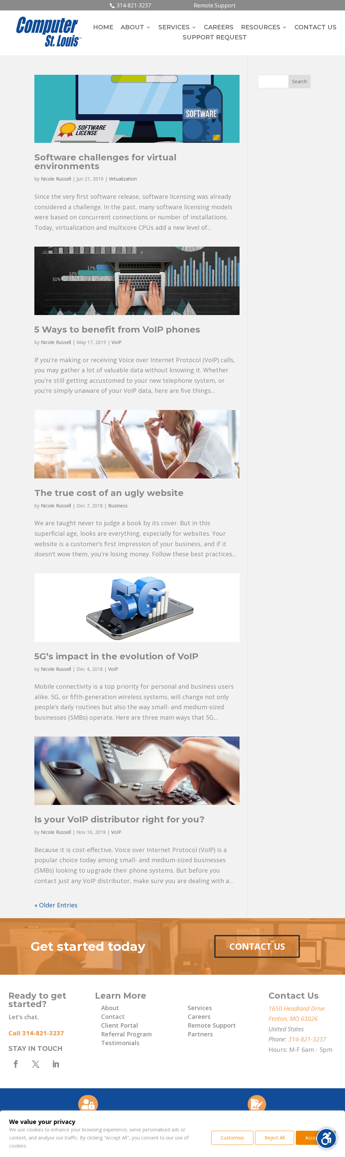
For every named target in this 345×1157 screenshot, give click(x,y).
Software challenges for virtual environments (105, 161)
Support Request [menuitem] (215, 38)
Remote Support (215, 5)
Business (118, 505)
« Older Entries (55, 905)
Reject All (274, 1137)
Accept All (315, 1137)
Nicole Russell (56, 179)
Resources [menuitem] (260, 28)
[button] (299, 81)
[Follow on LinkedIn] (55, 1064)
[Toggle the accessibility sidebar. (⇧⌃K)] (326, 1138)
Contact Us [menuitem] (315, 28)
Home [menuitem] (103, 28)
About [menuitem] (132, 28)
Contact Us (257, 946)
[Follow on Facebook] (15, 1064)
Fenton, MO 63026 (293, 1018)
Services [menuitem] (174, 28)
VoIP (117, 342)
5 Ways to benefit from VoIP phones (117, 329)
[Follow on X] (35, 1064)
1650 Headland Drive (297, 1008)
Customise (232, 1137)
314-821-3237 (134, 5)
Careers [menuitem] (218, 28)
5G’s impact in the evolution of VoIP (116, 656)
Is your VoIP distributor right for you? (119, 819)
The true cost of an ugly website (109, 493)
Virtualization (123, 179)
